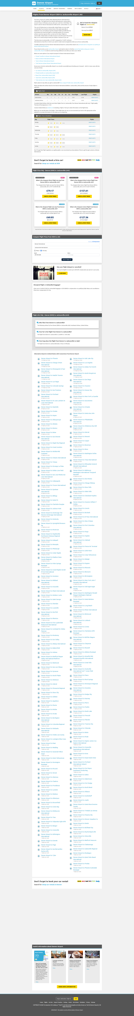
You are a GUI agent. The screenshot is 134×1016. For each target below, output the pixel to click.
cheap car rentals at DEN (51, 163)
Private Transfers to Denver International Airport (48, 56)
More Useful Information (67, 986)
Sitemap (93, 1002)
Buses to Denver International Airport (45, 58)
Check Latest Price (50, 196)
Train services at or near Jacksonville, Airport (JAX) (48, 80)
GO (99, 3)
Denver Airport (47, 3)
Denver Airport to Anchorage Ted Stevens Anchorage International (51, 514)
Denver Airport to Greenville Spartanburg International (82, 749)
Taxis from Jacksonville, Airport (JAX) (45, 77)
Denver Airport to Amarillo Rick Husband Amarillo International (83, 658)
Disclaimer (82, 1002)
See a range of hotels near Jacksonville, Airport (72, 82)
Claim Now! (62, 273)
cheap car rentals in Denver (52, 884)
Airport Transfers (59, 8)
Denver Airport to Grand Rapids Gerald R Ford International (53, 571)
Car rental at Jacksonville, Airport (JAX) (45, 70)
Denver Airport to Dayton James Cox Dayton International (84, 742)
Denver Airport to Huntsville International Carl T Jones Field (83, 670)
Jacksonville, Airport (53, 49)
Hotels (86, 8)
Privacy (88, 1002)
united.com (50, 107)
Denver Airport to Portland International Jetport (81, 763)
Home (34, 8)
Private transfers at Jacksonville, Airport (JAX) (47, 73)
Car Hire (48, 8)
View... (37, 982)
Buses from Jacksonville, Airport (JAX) (45, 75)
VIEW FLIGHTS (94, 97)
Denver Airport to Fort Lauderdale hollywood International (52, 624)
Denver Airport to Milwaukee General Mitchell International (85, 465)
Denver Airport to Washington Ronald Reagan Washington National (85, 594)
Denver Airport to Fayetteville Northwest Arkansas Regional (50, 535)
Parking (69, 8)
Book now (87, 34)
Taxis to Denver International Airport (45, 61)
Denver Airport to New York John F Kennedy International (84, 582)
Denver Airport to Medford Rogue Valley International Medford (52, 658)
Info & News (78, 8)
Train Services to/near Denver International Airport (48, 63)
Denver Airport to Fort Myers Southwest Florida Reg (82, 770)
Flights (41, 8)
